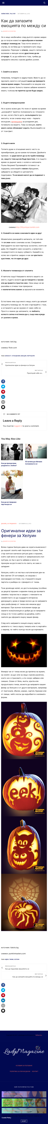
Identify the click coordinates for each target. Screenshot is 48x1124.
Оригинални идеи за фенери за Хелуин (21, 533)
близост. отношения (12, 356)
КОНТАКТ (35, 1071)
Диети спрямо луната (13, 1094)
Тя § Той (12, 13)
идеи (7, 959)
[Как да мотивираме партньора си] (12, 484)
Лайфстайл (5, 13)
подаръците (16, 121)
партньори (31, 356)
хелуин (16, 959)
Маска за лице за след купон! (16, 1111)
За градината (12, 523)
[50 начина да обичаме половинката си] (36, 451)
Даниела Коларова (9, 31)
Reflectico (39, 1035)
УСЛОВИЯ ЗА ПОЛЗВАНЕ (24, 1065)
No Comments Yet (13, 414)
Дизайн (3, 523)
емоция (23, 356)
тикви (11, 959)
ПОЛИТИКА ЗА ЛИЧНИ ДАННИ (20, 1071)
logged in (18, 426)
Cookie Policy (6, 1118)
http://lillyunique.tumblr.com (27, 227)
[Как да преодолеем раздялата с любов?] (12, 452)
